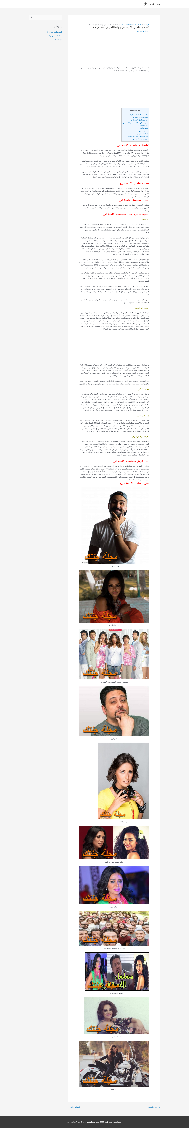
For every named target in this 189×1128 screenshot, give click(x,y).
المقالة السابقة (154, 1107)
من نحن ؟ (58, 39)
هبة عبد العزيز (143, 131)
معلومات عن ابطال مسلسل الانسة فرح (135, 123)
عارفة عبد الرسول (142, 133)
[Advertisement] (114, 51)
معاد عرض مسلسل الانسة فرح (138, 136)
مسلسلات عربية (142, 31)
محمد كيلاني (144, 128)
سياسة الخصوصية (55, 36)
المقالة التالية (74, 1107)
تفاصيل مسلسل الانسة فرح (139, 114)
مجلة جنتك (151, 4)
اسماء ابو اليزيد (143, 125)
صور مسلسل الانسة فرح (140, 139)
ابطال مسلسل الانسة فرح (139, 120)
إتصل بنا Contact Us (54, 32)
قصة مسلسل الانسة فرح (140, 117)
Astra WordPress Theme (76, 1122)
